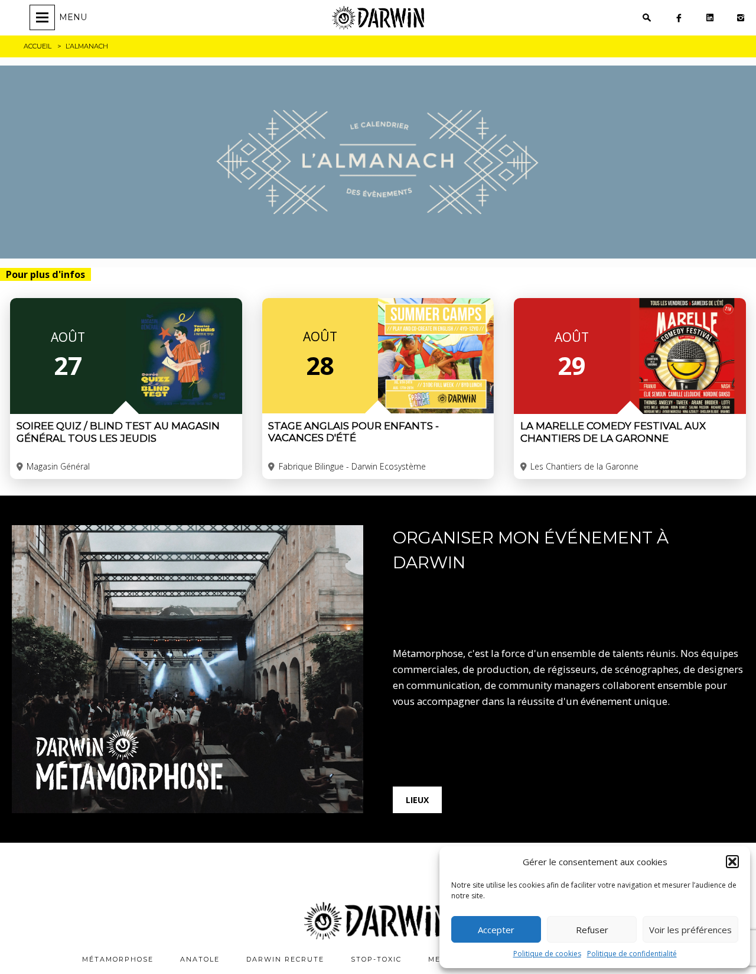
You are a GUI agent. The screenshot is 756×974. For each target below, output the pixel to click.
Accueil (37, 46)
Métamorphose (118, 959)
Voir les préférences (690, 930)
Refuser (592, 930)
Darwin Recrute (285, 959)
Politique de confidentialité (632, 954)
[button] (732, 862)
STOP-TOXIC (376, 959)
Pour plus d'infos (45, 274)
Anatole (200, 959)
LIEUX (417, 799)
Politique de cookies (547, 954)
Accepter (496, 930)
